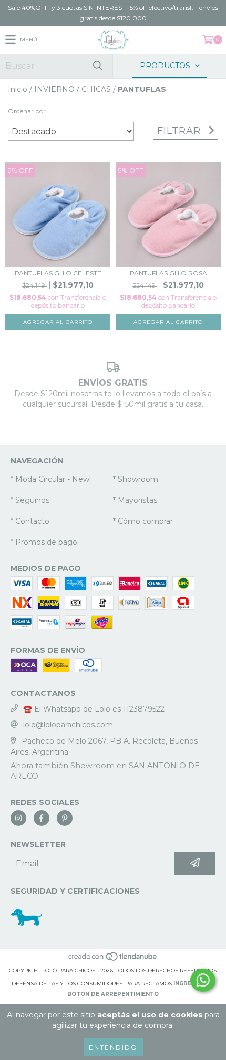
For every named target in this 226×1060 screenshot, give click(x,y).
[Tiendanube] (113, 960)
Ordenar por (27, 111)
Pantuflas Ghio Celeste (58, 273)
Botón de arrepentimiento (113, 994)
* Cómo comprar (143, 521)
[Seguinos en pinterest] (65, 818)
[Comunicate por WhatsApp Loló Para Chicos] (202, 980)
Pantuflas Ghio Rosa (168, 273)
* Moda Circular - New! (51, 479)
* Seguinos (30, 500)
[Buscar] (97, 66)
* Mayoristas (135, 500)
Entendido (113, 1047)
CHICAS (96, 89)
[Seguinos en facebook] (41, 818)
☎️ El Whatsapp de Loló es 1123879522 (94, 709)
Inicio (17, 89)
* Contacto (30, 521)
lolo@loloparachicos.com (68, 724)
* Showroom (135, 479)
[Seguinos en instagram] (18, 818)
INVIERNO (54, 89)
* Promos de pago (44, 542)
